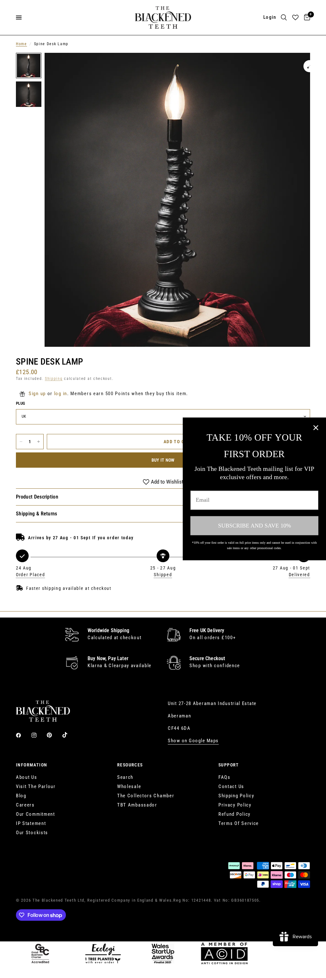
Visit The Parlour (36, 786)
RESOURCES (130, 765)
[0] (306, 17)
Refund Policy (234, 814)
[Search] (284, 17)
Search (125, 777)
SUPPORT (228, 765)
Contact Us (231, 786)
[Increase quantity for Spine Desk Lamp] (38, 441)
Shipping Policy (236, 796)
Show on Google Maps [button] (193, 741)
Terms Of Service (238, 823)
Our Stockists (32, 832)
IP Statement (31, 823)
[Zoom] (309, 66)
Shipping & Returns (36, 514)
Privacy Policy (235, 805)
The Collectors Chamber (145, 796)
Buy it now (163, 460)
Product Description (37, 497)
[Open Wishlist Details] (295, 17)
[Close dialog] (316, 428)
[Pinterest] (54, 735)
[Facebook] (23, 735)
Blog (21, 796)
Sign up (37, 393)
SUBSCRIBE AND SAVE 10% (254, 525)
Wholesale (129, 786)
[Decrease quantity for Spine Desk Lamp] (21, 441)
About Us (26, 777)
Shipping (54, 378)
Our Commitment (35, 814)
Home (21, 44)
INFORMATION (31, 765)
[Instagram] (39, 735)
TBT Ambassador (137, 805)
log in (60, 393)
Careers (25, 805)
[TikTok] (69, 735)
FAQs (224, 777)
